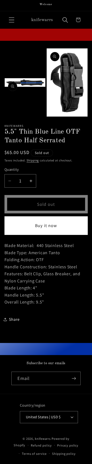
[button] (11, 19)
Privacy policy (67, 445)
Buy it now (46, 225)
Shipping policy (64, 453)
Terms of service (34, 453)
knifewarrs (43, 438)
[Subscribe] (74, 378)
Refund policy (41, 445)
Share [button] (14, 319)
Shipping (33, 160)
